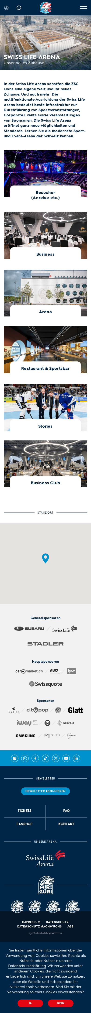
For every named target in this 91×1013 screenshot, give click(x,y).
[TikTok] (45, 758)
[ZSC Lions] (45, 8)
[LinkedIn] (76, 758)
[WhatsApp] (25, 758)
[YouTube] (66, 758)
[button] (45, 558)
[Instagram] (14, 758)
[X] (56, 758)
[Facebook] (35, 758)
